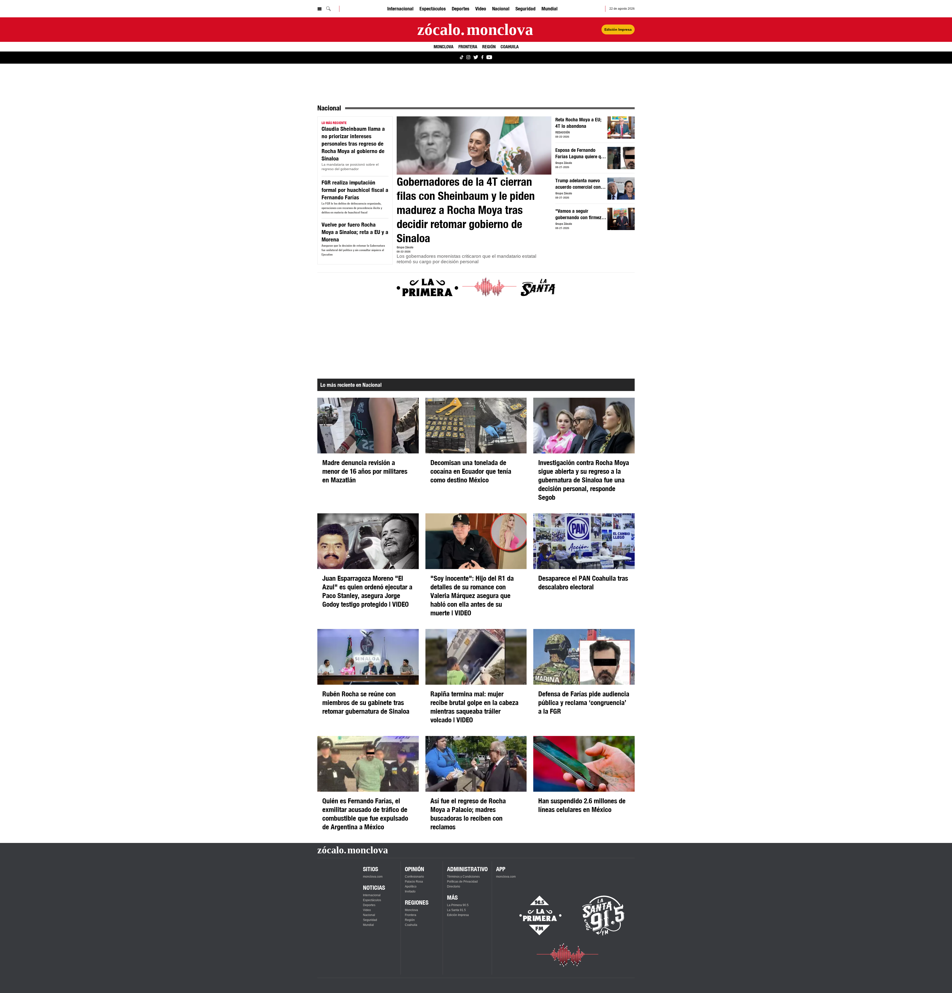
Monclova (443, 46)
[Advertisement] (466, 336)
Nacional (500, 8)
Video (480, 8)
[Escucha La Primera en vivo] (536, 915)
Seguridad (525, 8)
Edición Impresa (618, 29)
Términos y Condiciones (463, 876)
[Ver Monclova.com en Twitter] (475, 57)
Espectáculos (432, 8)
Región (489, 46)
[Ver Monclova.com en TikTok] (461, 57)
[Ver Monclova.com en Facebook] (482, 57)
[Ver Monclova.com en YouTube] (489, 57)
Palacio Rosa (414, 881)
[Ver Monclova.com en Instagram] (468, 57)
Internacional (400, 8)
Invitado (410, 891)
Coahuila (510, 46)
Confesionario (414, 876)
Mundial (549, 8)
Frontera (467, 46)
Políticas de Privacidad (462, 881)
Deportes (460, 8)
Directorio (453, 886)
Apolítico (410, 886)
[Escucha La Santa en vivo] (603, 915)
